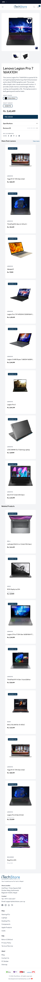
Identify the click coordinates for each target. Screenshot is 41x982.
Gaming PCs (6, 914)
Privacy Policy (6, 943)
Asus (9, 586)
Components (6, 924)
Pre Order (9, 117)
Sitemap (4, 964)
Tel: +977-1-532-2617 (8, 899)
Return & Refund (7, 939)
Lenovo (10, 176)
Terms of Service (7, 946)
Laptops (4, 918)
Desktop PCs (6, 921)
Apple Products (7, 927)
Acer (9, 721)
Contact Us (5, 958)
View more (36, 141)
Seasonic (10, 857)
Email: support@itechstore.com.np (13, 901)
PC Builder (5, 961)
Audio (3, 931)
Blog (3, 955)
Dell (9, 541)
